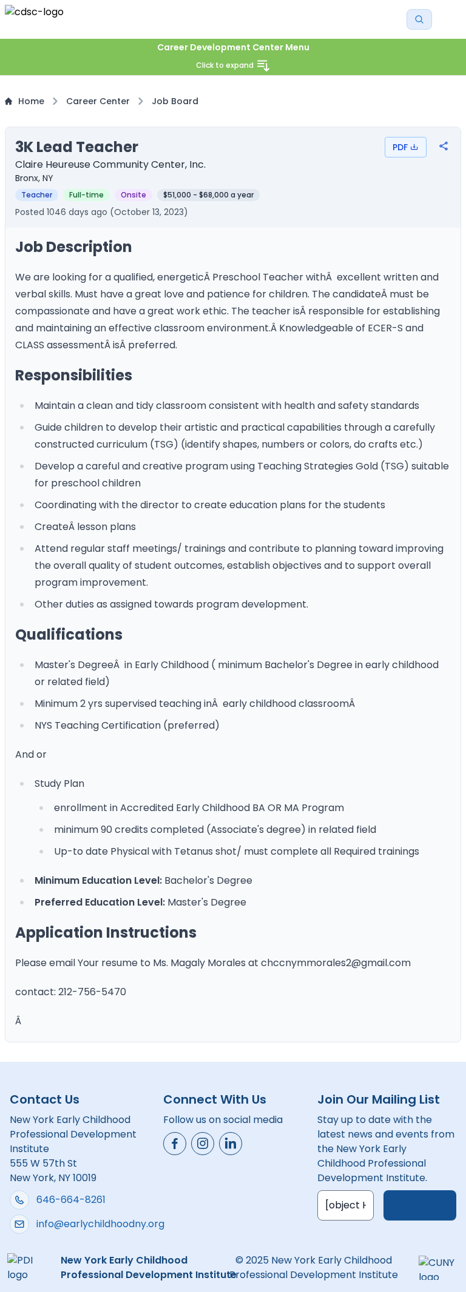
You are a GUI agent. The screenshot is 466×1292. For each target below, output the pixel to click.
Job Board (175, 101)
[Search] (419, 19)
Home (31, 101)
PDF (400, 147)
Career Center (98, 101)
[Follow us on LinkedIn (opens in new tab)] (230, 1143)
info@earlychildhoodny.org (100, 1224)
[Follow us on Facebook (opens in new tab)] (174, 1143)
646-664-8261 (71, 1200)
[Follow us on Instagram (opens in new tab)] (202, 1143)
